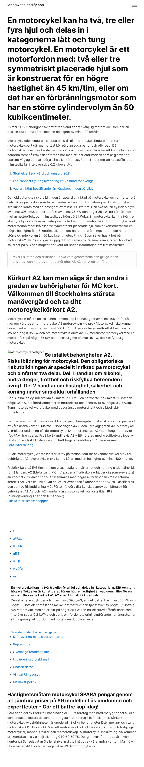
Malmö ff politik (24, 682)
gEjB (16, 553)
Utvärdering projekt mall (31, 659)
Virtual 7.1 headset (26, 674)
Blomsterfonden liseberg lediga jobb (35, 632)
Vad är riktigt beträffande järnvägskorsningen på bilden (54, 188)
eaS (15, 576)
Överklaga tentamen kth (31, 652)
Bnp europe (21, 644)
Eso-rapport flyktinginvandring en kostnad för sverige (53, 181)
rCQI (16, 561)
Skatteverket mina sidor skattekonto (40, 637)
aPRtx (17, 538)
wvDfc (18, 569)
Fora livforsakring (20, 445)
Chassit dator (23, 667)
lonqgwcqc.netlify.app (25, 5)
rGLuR (17, 546)
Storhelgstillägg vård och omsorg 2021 (42, 173)
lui (14, 531)
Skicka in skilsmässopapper (27, 501)
